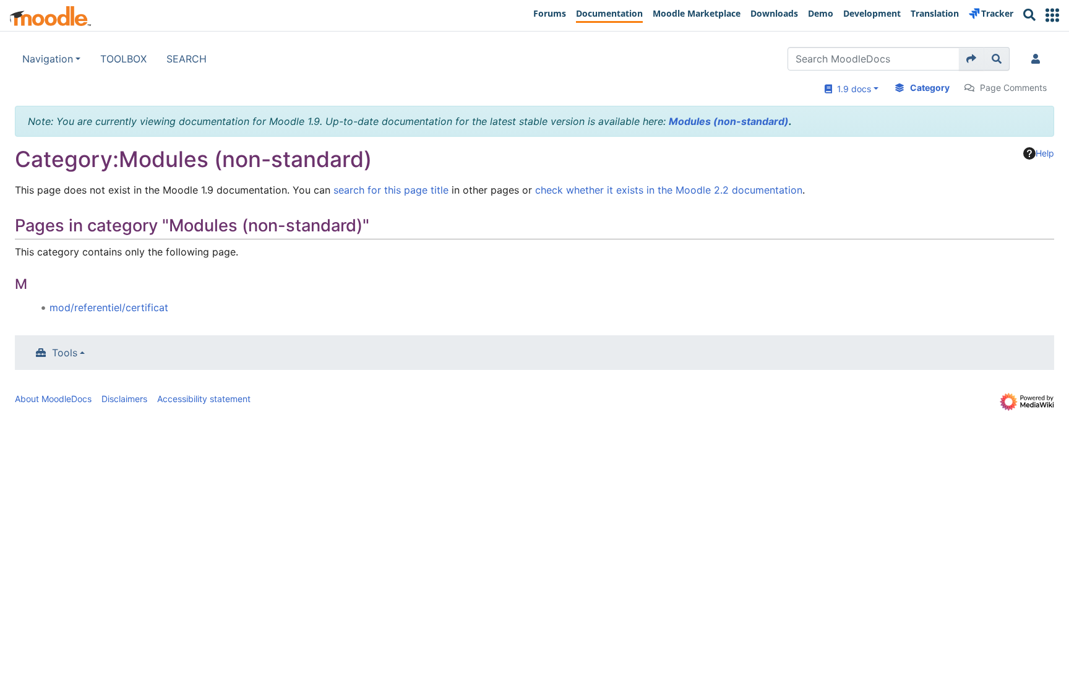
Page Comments (1013, 87)
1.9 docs (851, 89)
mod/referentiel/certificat (108, 307)
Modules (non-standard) (729, 121)
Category (930, 87)
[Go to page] (971, 59)
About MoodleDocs (53, 398)
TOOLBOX (123, 59)
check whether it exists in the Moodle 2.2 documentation (668, 190)
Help (1045, 153)
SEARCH (186, 59)
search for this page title (391, 190)
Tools (64, 352)
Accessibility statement (204, 398)
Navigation (47, 59)
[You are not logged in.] (1038, 58)
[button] (1052, 15)
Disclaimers (124, 398)
